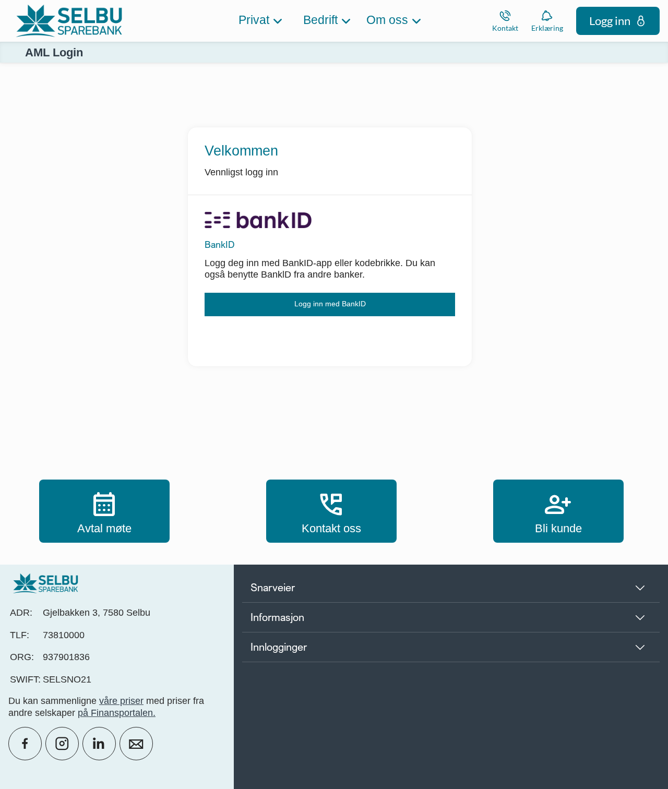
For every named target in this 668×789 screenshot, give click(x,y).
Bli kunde (558, 511)
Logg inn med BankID (330, 304)
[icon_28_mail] (136, 743)
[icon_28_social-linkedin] (99, 743)
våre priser (121, 701)
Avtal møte (104, 511)
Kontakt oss (331, 511)
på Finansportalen (115, 713)
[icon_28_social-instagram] (62, 743)
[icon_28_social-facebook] (25, 743)
